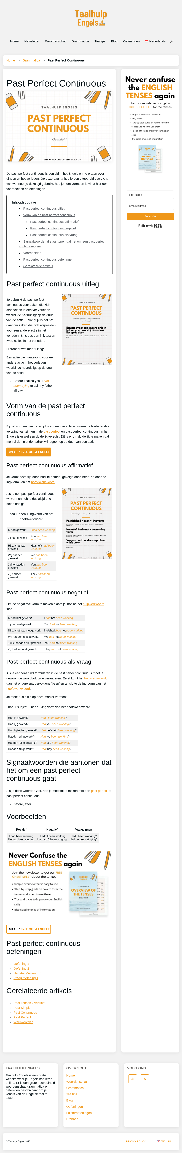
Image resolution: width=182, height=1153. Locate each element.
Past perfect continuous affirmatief (54, 222)
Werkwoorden (23, 1022)
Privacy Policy (136, 1141)
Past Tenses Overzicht (29, 1003)
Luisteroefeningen (79, 1113)
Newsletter (31, 41)
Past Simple (22, 1008)
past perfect (52, 431)
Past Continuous (25, 1012)
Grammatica (80, 41)
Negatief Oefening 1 (28, 973)
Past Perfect (22, 1017)
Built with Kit (150, 226)
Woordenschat (55, 41)
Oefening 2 (21, 968)
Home (14, 41)
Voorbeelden (32, 253)
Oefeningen (131, 41)
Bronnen (72, 1119)
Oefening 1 (21, 963)
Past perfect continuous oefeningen (48, 259)
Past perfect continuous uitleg (44, 208)
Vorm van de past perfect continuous (49, 215)
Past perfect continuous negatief (53, 228)
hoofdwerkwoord (43, 482)
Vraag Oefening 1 (26, 978)
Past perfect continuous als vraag (53, 235)
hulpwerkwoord (93, 604)
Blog (114, 41)
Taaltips (100, 41)
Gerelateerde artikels (38, 266)
